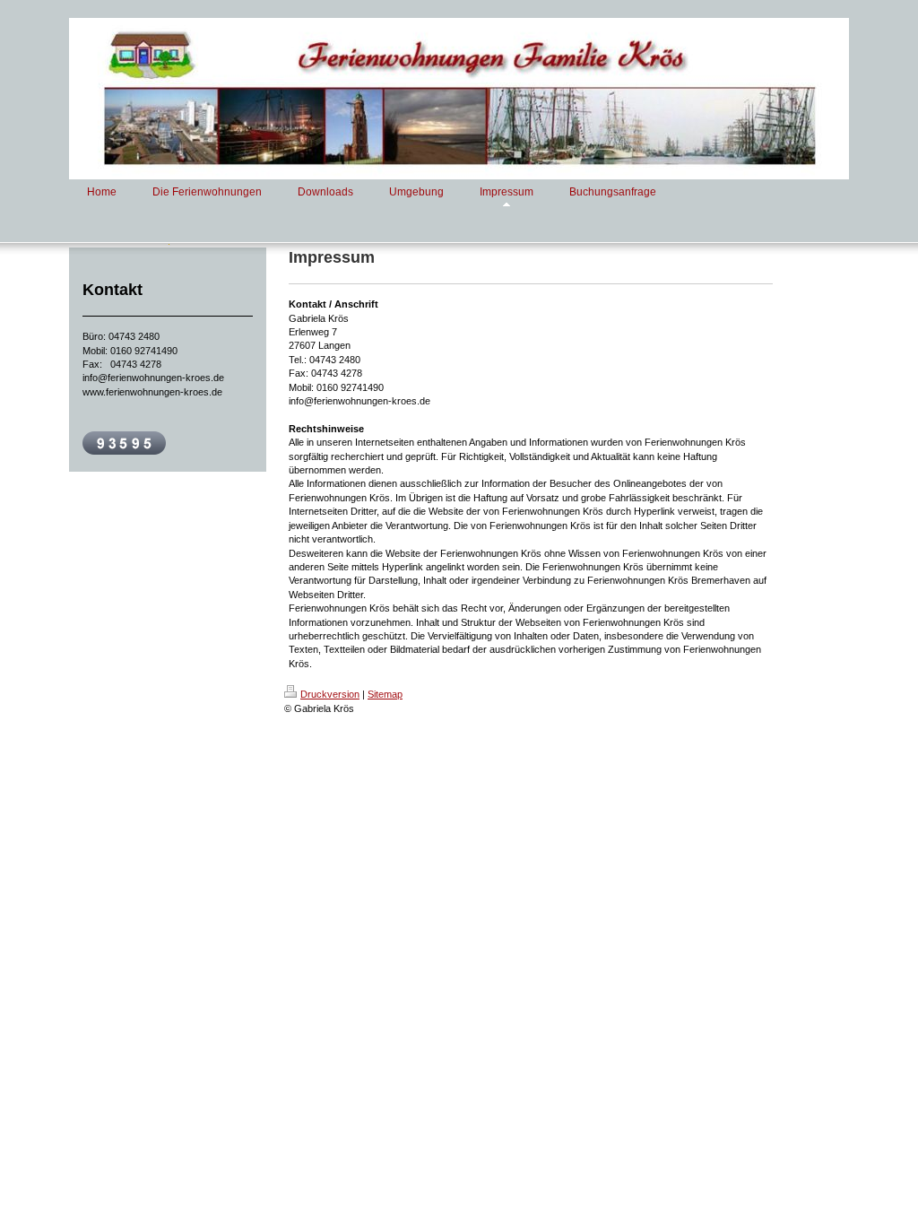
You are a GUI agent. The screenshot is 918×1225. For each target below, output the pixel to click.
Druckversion (329, 694)
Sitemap (385, 694)
